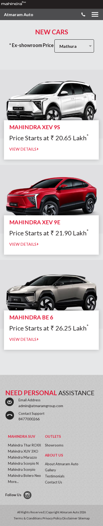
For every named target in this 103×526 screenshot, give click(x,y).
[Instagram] (28, 495)
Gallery (50, 470)
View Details (23, 149)
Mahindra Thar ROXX (24, 445)
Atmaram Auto (18, 14)
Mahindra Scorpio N (23, 463)
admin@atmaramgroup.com (40, 405)
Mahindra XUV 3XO (23, 451)
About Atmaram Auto (61, 464)
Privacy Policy (52, 518)
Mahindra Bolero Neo (24, 475)
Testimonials (54, 476)
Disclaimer (70, 518)
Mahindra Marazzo (22, 457)
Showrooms (54, 445)
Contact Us (53, 482)
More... (13, 482)
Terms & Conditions (28, 518)
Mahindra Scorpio (21, 469)
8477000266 (29, 419)
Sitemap (84, 518)
